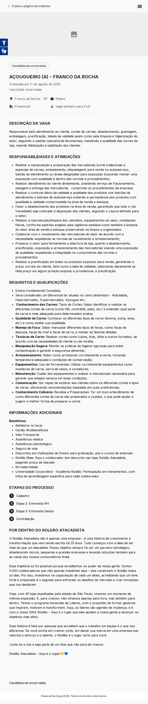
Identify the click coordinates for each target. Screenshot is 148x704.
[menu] (139, 6)
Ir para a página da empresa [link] (31, 6)
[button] (139, 6)
